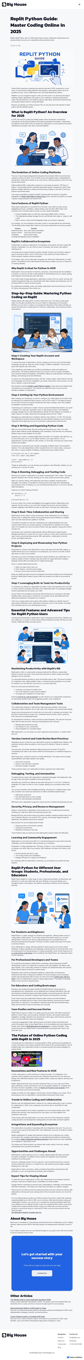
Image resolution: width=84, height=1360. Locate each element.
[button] (79, 4)
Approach (61, 1341)
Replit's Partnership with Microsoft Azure (34, 1139)
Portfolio (61, 1337)
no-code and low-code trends (21, 953)
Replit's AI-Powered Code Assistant (53, 1088)
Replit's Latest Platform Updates (39, 386)
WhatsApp (72, 1341)
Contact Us (42, 1273)
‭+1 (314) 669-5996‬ (75, 1344)
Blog (59, 1347)
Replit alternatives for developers (37, 1026)
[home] (14, 4)
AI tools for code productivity (28, 697)
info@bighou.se (74, 1337)
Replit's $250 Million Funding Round (34, 196)
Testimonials (62, 1344)
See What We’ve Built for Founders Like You (26, 1212)
